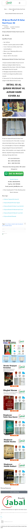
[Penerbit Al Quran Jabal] (9, 3)
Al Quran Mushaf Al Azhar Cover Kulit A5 (14, 206)
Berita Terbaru (6, 28)
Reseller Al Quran (8, 225)
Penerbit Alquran (14, 179)
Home (5, 9)
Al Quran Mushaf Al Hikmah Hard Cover (13, 209)
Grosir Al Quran (8, 224)
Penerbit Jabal (14, 224)
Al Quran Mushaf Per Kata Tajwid (12, 202)
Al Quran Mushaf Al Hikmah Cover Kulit (13, 213)
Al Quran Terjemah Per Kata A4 (11, 199)
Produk (13, 28)
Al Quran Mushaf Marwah (10, 216)
